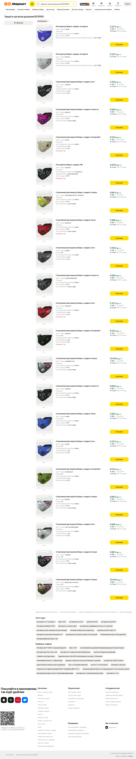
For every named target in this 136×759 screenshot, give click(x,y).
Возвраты (71, 705)
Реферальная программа (114, 695)
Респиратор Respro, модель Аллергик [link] (72, 26)
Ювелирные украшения (46, 746)
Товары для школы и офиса (47, 730)
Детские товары (43, 743)
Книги (40, 727)
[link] (45, 622)
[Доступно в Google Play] (11, 702)
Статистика (9, 755)
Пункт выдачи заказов (113, 702)
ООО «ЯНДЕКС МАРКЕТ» (124, 753)
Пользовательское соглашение (27, 755)
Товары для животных (45, 736)
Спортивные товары (45, 733)
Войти (127, 4)
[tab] (10, 9)
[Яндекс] (130, 756)
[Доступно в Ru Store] (25, 702)
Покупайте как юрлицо (76, 698)
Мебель (40, 695)
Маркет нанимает (111, 705)
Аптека (40, 714)
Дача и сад (41, 724)
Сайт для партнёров (75, 737)
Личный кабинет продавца (77, 727)
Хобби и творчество (45, 721)
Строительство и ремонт (46, 740)
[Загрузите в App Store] (4, 702)
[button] (42, 21)
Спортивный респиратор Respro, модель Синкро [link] (76, 192)
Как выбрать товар (74, 692)
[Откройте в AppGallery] (18, 702)
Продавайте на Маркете (76, 730)
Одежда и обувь (43, 708)
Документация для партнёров (78, 733)
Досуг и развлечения (45, 692)
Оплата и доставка (74, 695)
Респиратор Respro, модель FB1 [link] (69, 165)
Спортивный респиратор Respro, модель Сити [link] (75, 82)
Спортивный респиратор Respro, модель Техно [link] (76, 220)
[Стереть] (74, 4)
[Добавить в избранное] (50, 27)
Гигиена (40, 702)
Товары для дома (43, 711)
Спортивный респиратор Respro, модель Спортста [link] (77, 109)
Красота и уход (43, 717)
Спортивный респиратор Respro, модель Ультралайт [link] (78, 137)
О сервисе (71, 702)
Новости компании (111, 692)
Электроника (42, 705)
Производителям (111, 698)
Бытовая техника (43, 698)
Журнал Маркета (74, 708)
